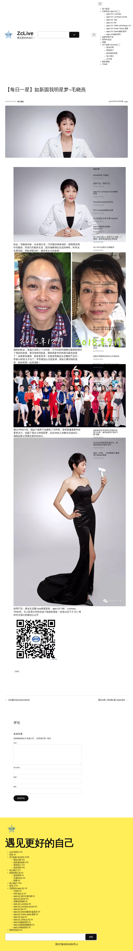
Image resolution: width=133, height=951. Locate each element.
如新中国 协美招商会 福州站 (105, 410)
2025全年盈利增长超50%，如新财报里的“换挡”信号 (105, 444)
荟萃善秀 (17, 875)
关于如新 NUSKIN (16, 857)
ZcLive (25, 33)
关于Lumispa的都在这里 (103, 210)
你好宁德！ (98, 383)
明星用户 (17, 865)
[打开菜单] (94, 35)
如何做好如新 (19, 862)
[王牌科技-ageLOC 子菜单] (118, 11)
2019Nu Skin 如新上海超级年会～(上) (106, 293)
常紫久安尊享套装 (100, 401)
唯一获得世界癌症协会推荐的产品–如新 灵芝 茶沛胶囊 (106, 328)
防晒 (15, 880)
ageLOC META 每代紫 (23, 896)
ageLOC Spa (19, 917)
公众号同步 (14, 852)
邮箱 (15, 777)
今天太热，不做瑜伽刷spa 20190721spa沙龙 (104, 283)
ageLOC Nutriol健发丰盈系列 (25, 912)
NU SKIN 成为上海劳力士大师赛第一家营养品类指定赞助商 (105, 238)
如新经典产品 (14, 873)
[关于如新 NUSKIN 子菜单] (118, 45)
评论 (15, 743)
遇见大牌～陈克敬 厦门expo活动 (104, 347)
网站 (15, 787)
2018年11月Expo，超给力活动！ (104, 374)
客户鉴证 (20, 101)
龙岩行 (96, 338)
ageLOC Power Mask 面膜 (24, 914)
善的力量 (17, 860)
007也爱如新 (98, 311)
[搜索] (74, 35)
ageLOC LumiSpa (21, 904)
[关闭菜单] (100, 4)
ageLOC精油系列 (21, 927)
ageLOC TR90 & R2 (22, 919)
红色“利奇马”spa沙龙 (101, 266)
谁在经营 (17, 867)
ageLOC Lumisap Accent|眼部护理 (105, 193)
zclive (126, 101)
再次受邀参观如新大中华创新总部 (105, 392)
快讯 (11, 886)
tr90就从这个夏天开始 (102, 274)
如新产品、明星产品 (101, 183)
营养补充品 (14, 930)
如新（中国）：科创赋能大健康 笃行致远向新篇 (106, 454)
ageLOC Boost (20, 899)
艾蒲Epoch (18, 878)
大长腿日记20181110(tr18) (19, 700)
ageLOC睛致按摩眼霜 (23, 925)
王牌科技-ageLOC (16, 888)
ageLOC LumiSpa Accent (24, 906)
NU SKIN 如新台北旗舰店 (103, 247)
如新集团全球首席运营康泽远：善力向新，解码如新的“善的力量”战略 (106, 432)
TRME (16, 891)
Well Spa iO (18, 893)
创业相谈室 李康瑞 (101, 175)
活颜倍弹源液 (19, 901)
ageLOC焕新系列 (21, 922)
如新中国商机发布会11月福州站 (106, 356)
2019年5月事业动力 (101, 319)
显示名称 (17, 767)
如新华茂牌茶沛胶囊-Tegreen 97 (102, 228)
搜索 (91, 937)
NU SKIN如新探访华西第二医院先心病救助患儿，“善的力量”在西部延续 (106, 420)
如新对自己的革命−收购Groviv (105, 303)
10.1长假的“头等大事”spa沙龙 (105, 218)
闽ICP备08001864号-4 (66, 944)
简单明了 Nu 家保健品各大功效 (106, 364)
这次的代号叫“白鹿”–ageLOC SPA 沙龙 (105, 256)
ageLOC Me (18, 909)
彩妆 (11, 854)
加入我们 (13, 870)
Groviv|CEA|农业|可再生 (103, 202)
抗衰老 (17, 671)
